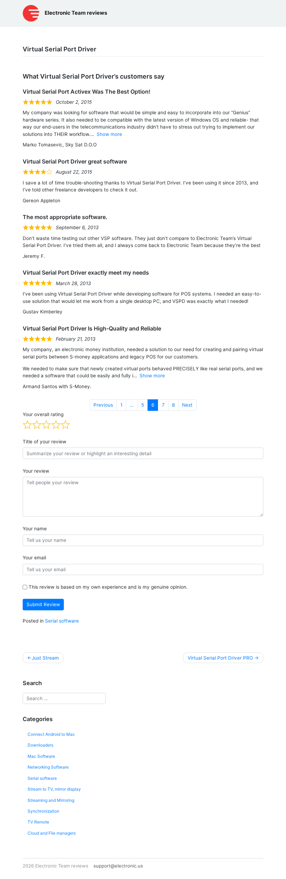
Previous (103, 405)
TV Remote (38, 821)
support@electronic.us (118, 866)
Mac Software (41, 756)
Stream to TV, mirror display (54, 789)
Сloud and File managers (52, 833)
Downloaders (40, 745)
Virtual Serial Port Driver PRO (220, 658)
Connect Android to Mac (51, 734)
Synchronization (43, 811)
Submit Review (43, 604)
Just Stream (45, 658)
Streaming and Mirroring (51, 800)
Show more (109, 134)
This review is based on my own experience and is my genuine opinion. (108, 587)
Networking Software (48, 767)
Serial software (62, 621)
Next (187, 405)
